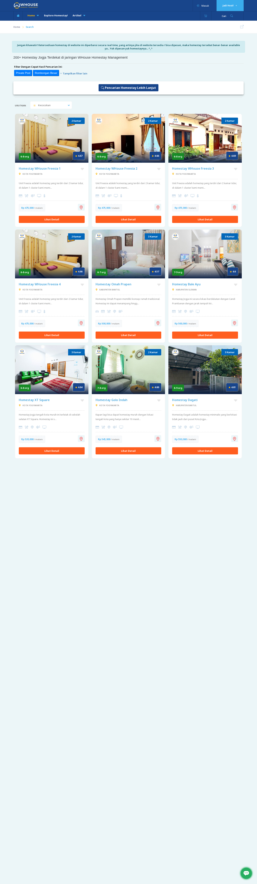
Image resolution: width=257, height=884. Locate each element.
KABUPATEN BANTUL (109, 289)
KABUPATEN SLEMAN (186, 289)
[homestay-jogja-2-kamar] (205, 138)
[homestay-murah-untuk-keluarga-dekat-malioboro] (128, 369)
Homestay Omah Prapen (113, 284)
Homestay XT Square (34, 400)
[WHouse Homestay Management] (25, 5)
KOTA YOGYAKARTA (32, 173)
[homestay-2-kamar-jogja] (51, 253)
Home (31, 15)
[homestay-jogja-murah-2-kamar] (128, 138)
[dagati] (205, 369)
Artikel (77, 15)
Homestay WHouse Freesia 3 (193, 168)
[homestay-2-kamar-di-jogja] (51, 138)
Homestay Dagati (185, 400)
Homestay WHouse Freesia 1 (40, 168)
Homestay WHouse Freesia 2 (116, 168)
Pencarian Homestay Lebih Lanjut (130, 88)
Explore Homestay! (56, 15)
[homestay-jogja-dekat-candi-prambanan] (205, 253)
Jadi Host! (228, 5)
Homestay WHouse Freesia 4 (40, 284)
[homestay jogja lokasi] (81, 207)
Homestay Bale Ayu (186, 284)
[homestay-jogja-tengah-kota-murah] (51, 369)
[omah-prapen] (128, 253)
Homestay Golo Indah (111, 400)
